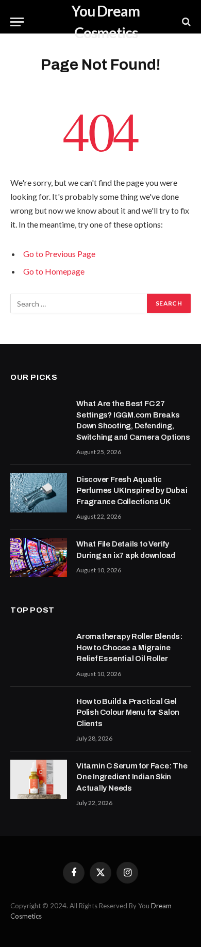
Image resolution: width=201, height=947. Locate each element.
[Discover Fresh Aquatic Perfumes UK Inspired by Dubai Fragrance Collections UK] (38, 492)
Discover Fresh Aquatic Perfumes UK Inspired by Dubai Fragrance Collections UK (131, 490)
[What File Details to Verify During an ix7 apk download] (38, 557)
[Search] (185, 22)
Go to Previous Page (59, 254)
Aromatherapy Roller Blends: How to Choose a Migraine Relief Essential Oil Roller (129, 647)
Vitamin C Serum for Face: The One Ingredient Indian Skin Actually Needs (131, 777)
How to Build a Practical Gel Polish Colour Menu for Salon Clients (127, 712)
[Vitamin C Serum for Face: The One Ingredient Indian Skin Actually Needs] (38, 779)
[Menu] (17, 22)
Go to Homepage (54, 271)
